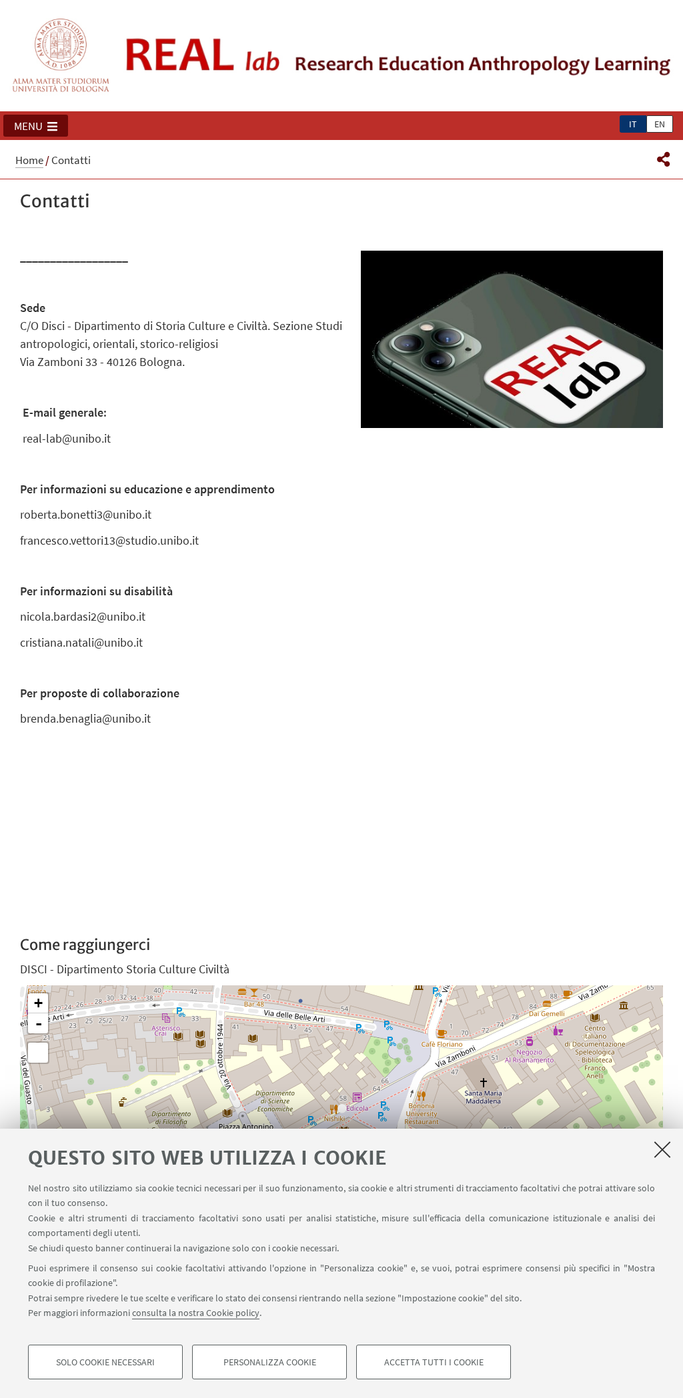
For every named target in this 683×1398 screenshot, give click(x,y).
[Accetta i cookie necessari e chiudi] (662, 1149)
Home (29, 160)
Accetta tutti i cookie (434, 1362)
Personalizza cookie (269, 1362)
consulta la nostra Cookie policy (195, 1313)
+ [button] (38, 1003)
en (659, 124)
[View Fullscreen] (38, 1053)
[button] (35, 126)
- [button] (38, 1023)
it (633, 124)
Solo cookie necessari (105, 1362)
